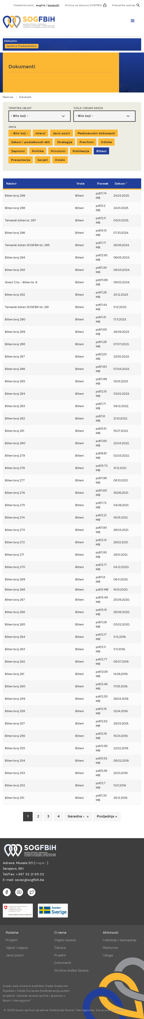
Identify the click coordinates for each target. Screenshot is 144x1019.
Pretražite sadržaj (123, 5)
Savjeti (42, 160)
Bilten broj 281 (14, 431)
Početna (12, 932)
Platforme (110, 947)
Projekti (11, 940)
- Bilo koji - (19, 133)
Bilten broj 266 (15, 612)
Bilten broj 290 (15, 319)
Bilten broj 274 (15, 517)
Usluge (108, 955)
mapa (39, 863)
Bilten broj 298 (15, 208)
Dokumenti (25, 97)
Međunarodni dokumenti (96, 133)
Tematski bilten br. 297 (20, 220)
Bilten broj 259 (15, 699)
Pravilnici (87, 142)
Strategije (64, 142)
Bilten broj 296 (15, 233)
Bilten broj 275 (15, 505)
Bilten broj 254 (15, 761)
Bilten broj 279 (15, 456)
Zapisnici (18, 151)
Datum (121, 183)
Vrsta (12, 127)
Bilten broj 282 (15, 418)
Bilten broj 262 (15, 662)
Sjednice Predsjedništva (22, 46)
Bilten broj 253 (15, 773)
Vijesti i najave (17, 947)
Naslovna (8, 97)
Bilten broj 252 (15, 785)
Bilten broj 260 (15, 686)
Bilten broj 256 (15, 736)
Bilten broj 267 (15, 600)
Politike (38, 151)
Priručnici (58, 151)
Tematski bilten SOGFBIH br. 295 (27, 245)
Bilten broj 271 (14, 555)
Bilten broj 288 (15, 344)
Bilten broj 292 (15, 295)
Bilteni (101, 151)
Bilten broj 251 (14, 798)
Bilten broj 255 (15, 748)
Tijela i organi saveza (88, 108)
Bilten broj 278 (15, 468)
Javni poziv (61, 133)
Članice (60, 947)
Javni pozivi (14, 955)
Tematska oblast (20, 108)
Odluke (106, 142)
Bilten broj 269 (15, 579)
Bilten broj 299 (15, 196)
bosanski (53, 5)
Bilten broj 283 (15, 406)
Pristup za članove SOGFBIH (83, 5)
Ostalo (60, 160)
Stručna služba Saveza (71, 970)
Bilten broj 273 (15, 530)
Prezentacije (20, 160)
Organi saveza (65, 940)
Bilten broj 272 (15, 542)
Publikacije (81, 151)
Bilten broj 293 (15, 270)
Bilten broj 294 (15, 257)
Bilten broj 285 (15, 381)
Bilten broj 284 (15, 394)
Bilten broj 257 (15, 723)
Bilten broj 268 (15, 589)
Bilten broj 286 (15, 369)
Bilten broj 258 (15, 711)
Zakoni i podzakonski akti (30, 142)
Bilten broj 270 (15, 567)
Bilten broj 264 (15, 637)
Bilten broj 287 (15, 356)
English (40, 5)
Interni (40, 133)
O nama (60, 932)
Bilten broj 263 (15, 649)
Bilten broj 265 (15, 624)
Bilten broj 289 (15, 332)
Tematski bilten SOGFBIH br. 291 (27, 307)
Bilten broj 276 (15, 493)
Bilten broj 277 (15, 480)
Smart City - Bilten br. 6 (21, 282)
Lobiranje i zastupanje (119, 940)
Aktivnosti (110, 932)
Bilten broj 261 (14, 674)
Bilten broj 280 (15, 443)
